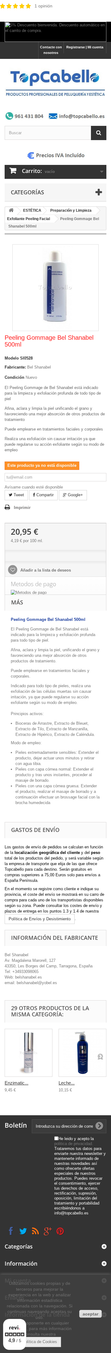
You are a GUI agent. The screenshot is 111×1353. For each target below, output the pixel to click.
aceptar (90, 1313)
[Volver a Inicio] (11, 211)
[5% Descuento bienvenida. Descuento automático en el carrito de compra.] (55, 32)
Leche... (67, 1082)
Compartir (44, 495)
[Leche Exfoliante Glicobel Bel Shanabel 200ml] (82, 1053)
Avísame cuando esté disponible (34, 487)
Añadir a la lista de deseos (45, 570)
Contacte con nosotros (51, 50)
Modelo (12, 358)
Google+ (75, 495)
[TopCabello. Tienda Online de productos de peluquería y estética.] (55, 82)
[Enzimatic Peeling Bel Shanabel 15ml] (28, 1053)
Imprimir (22, 507)
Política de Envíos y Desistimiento (40, 919)
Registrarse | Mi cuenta (84, 47)
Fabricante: (15, 367)
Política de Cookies (39, 1341)
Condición (14, 377)
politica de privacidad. (73, 1143)
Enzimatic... (16, 1082)
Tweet (18, 495)
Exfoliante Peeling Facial (28, 219)
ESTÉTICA (32, 210)
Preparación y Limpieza (71, 210)
